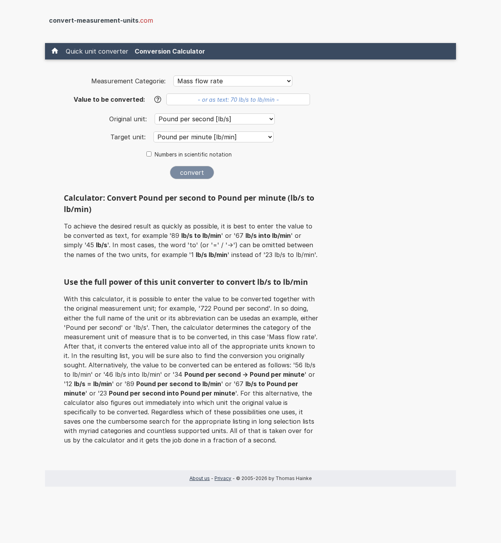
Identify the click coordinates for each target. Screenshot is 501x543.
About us (199, 478)
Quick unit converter (97, 51)
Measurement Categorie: (128, 81)
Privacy (222, 478)
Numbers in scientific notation (193, 154)
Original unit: (129, 119)
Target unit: (129, 137)
